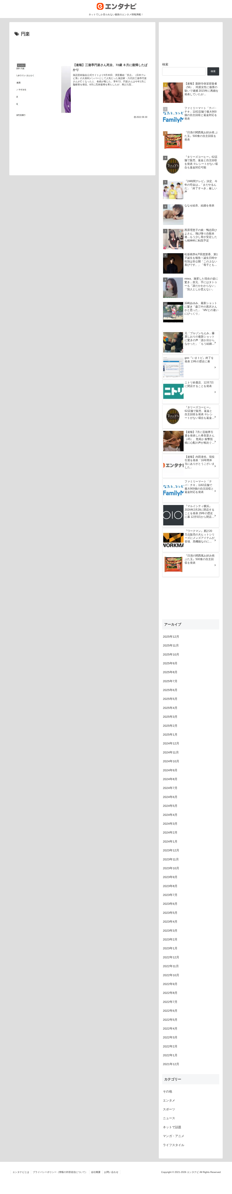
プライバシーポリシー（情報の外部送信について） (60, 1172)
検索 (165, 64)
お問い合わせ (111, 1172)
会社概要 (96, 1172)
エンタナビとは (21, 1172)
